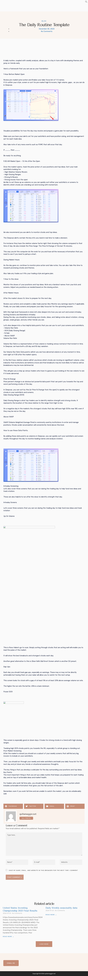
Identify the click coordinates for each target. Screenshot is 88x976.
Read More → (8, 936)
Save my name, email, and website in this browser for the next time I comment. (43, 870)
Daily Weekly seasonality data (61, 908)
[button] (86, 2)
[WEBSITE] (71, 863)
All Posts (26, 818)
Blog (44, 21)
